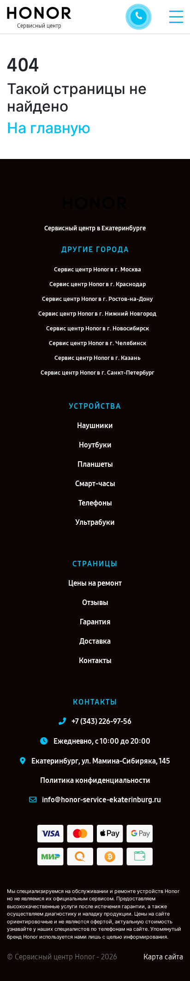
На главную (48, 128)
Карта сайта (163, 956)
